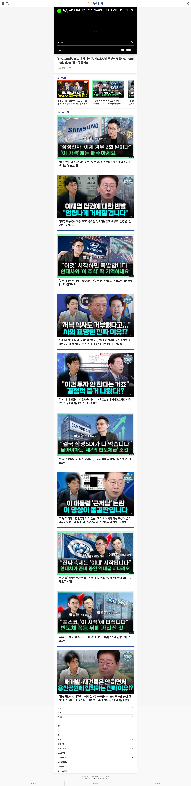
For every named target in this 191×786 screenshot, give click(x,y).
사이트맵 (157, 783)
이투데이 (94, 778)
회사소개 (33, 783)
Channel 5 (62, 766)
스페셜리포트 (62, 762)
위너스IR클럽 (62, 771)
